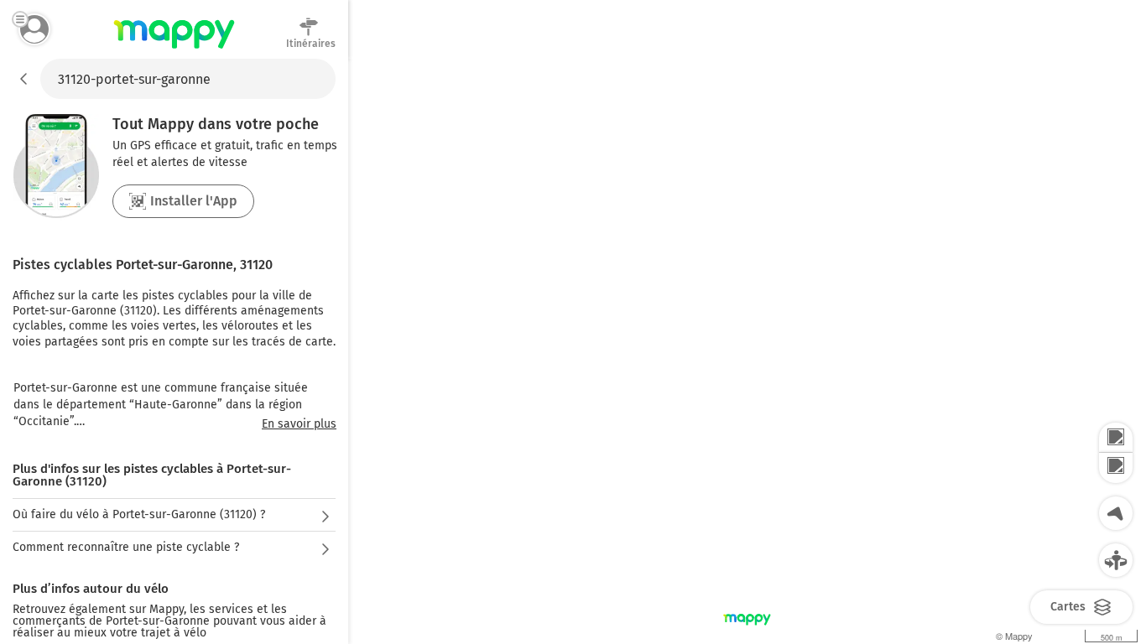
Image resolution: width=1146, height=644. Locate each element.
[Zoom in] (1116, 438)
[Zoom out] (1116, 468)
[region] (747, 351)
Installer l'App (193, 201)
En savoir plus (299, 424)
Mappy (174, 49)
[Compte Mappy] (34, 29)
